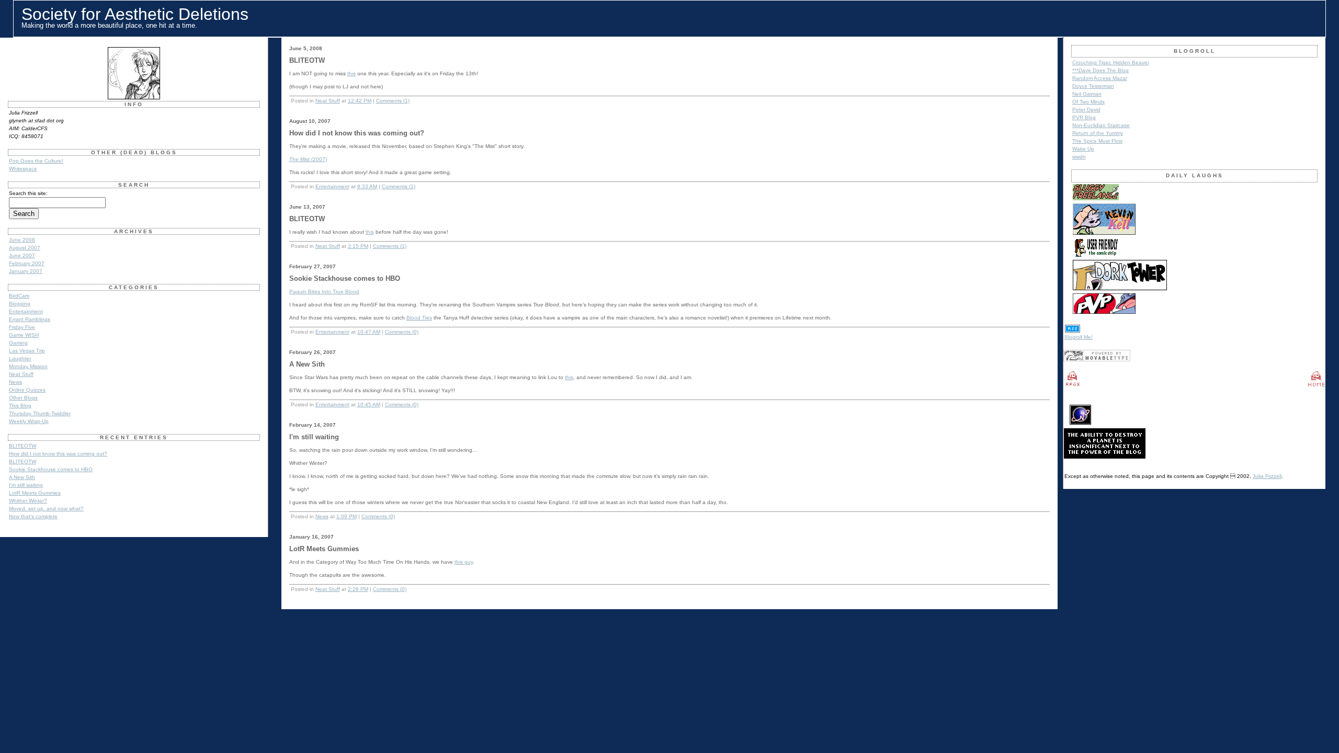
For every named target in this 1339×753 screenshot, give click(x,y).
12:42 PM (359, 101)
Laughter (20, 358)
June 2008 (22, 240)
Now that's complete (33, 516)
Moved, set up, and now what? (46, 508)
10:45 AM (368, 404)
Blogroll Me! (1078, 337)
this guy (464, 562)
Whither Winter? (28, 501)
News (15, 382)
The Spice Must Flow (1097, 141)
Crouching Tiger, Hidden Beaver (1110, 62)
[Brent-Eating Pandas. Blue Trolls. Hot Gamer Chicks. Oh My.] (1104, 312)
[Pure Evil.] (1095, 255)
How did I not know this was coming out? (58, 454)
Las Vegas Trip (27, 350)
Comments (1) (393, 101)
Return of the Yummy (1097, 133)
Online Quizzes (27, 390)
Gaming (18, 343)
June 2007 (22, 255)
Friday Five (22, 327)
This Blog (20, 405)
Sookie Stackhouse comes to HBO (51, 469)
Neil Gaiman (1087, 94)
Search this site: (28, 193)
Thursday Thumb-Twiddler (40, 413)
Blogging (19, 303)
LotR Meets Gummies (35, 493)
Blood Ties (419, 318)
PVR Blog (1084, 117)
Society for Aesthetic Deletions (134, 14)
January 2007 (25, 271)
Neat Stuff (21, 374)
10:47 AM (368, 332)
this (351, 73)
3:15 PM (358, 246)
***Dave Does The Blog (1100, 70)
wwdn (1079, 156)
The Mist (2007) (308, 159)
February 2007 (26, 263)
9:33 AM (367, 186)
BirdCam (19, 296)
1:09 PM (346, 516)
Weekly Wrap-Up (29, 421)
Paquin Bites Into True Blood (324, 291)
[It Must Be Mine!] (1119, 288)
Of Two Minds (1088, 102)
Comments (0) (401, 332)
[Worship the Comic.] (1095, 199)
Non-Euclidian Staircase (1101, 125)
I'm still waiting (26, 485)
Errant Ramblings (29, 319)
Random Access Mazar (1099, 78)
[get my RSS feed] (1072, 331)
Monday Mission (28, 366)
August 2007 (24, 247)
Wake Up (1083, 149)
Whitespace (23, 169)
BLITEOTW (22, 446)
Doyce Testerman (1093, 86)
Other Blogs (23, 398)
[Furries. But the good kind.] (1104, 233)
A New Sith (22, 477)
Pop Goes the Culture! (36, 161)
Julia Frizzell (1267, 476)
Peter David (1086, 109)
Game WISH (24, 335)
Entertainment (26, 311)
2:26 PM (358, 589)
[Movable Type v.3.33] (1096, 359)
